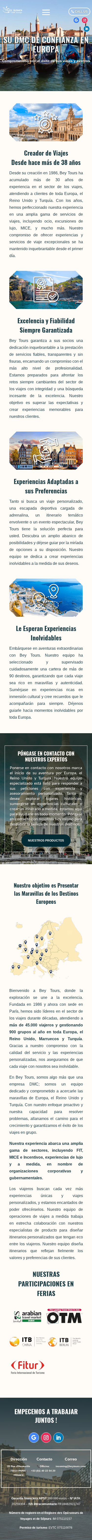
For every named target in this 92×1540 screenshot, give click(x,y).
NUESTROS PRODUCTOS (46, 840)
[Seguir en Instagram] (84, 20)
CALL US (81, 11)
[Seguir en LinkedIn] (86, 29)
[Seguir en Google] (76, 20)
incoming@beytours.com (71, 1466)
